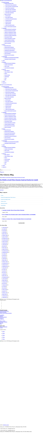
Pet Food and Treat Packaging (9, 48)
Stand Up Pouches (7, 14)
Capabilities (4, 28)
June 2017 (4, 291)
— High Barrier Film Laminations (10, 4)
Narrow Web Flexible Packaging (10, 26)
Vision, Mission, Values (8, 71)
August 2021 (4, 267)
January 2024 (4, 241)
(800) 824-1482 (6, 424)
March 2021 (4, 275)
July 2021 (4, 269)
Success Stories (7, 75)
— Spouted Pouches (8, 20)
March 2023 (4, 247)
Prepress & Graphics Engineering (10, 35)
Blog (5, 79)
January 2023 (4, 249)
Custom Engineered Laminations (10, 29)
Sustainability (4, 56)
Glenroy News (3, 201)
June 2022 (4, 255)
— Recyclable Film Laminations (10, 11)
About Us (4, 69)
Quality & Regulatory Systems (9, 38)
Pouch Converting (7, 43)
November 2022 (5, 250)
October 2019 (4, 281)
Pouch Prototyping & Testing (9, 41)
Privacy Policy (2, 320)
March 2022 (4, 260)
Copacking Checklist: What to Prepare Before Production (13, 210)
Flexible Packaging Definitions (9, 63)
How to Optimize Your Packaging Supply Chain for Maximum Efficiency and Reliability (19, 214)
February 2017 (4, 292)
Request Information (3, 326)
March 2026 (4, 233)
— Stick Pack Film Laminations (10, 9)
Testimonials (6, 76)
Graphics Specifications (8, 64)
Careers (3, 81)
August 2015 (4, 297)
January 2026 (4, 236)
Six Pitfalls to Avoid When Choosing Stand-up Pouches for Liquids (19, 180)
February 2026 (4, 235)
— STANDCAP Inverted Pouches (10, 18)
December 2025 (5, 238)
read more (2, 189)
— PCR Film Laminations (9, 12)
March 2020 (4, 280)
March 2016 (4, 294)
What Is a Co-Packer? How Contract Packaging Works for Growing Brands (16, 218)
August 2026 (4, 227)
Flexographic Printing (8, 36)
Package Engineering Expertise (10, 30)
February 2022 (4, 261)
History (5, 73)
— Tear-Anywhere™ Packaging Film (11, 6)
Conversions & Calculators (9, 67)
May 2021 (4, 272)
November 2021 (5, 263)
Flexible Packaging (5, 2)
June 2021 (4, 270)
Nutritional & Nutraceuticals (9, 50)
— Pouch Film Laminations (9, 92)
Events (2, 195)
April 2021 (4, 274)
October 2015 (4, 295)
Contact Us (4, 82)
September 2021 (5, 266)
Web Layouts (6, 66)
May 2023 (4, 246)
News (5, 78)
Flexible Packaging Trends (5, 199)
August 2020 (4, 278)
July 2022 (4, 253)
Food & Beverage (7, 45)
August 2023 (4, 244)
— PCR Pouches (7, 15)
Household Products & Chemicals (10, 51)
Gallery (3, 60)
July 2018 (4, 286)
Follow (3, 331)
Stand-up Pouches (4, 203)
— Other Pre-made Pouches (9, 25)
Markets (3, 44)
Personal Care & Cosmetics (9, 139)
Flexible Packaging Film (4, 311)
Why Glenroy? (7, 70)
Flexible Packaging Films (8, 3)
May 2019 (4, 283)
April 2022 (4, 258)
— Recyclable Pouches (8, 17)
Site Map (1, 322)
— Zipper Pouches (7, 21)
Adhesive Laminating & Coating (10, 32)
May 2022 (4, 256)
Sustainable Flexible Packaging (10, 59)
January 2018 (4, 289)
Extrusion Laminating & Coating (10, 33)
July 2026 (4, 229)
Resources (4, 62)
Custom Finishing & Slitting (9, 124)
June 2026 (4, 230)
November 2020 (5, 277)
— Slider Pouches (7, 23)
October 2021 (4, 264)
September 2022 (5, 252)
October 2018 (4, 284)
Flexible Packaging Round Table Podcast (8, 197)
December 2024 (5, 239)
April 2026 (4, 232)
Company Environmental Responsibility (11, 57)
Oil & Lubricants (7, 53)
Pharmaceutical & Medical (9, 47)
